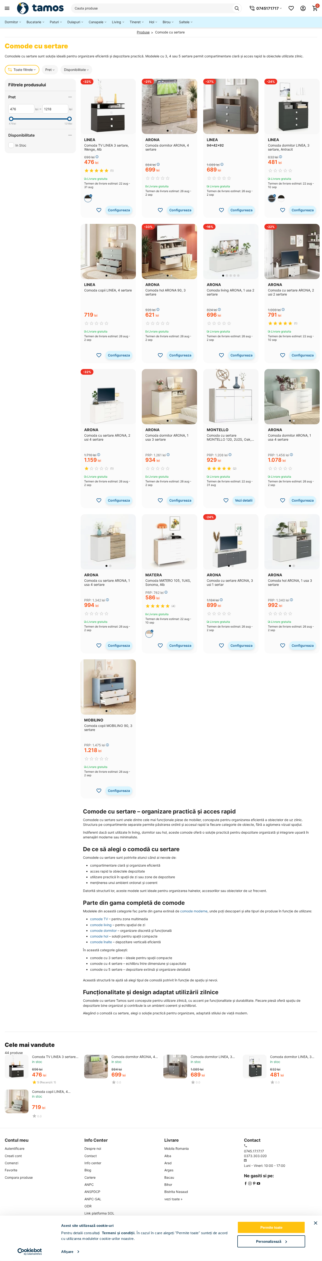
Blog (87, 1170)
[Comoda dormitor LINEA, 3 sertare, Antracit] (255, 1066)
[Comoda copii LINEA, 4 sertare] (16, 1101)
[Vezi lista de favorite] (291, 8)
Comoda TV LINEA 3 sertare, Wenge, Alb (54, 1057)
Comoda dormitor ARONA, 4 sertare (133, 1057)
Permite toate (271, 1227)
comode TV (99, 919)
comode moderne (193, 911)
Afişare (67, 1252)
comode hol (99, 936)
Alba (167, 1156)
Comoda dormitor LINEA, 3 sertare (211, 1057)
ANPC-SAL (92, 1199)
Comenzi (11, 1163)
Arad (168, 1163)
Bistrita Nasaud (176, 1192)
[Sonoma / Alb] (149, 634)
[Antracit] (272, 198)
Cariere (90, 1177)
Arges (168, 1170)
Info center (92, 1163)
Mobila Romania (176, 1148)
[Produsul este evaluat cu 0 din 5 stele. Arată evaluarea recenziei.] (157, 178)
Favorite (11, 1170)
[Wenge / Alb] (88, 198)
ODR (88, 1206)
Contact (90, 1156)
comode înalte (101, 942)
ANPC (89, 1184)
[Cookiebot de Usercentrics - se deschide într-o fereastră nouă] (30, 1251)
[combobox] (156, 8)
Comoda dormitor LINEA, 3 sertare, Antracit (291, 1057)
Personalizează (268, 1241)
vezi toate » (173, 1199)
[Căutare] (237, 8)
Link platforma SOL (99, 1213)
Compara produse (19, 1177)
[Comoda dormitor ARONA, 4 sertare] (96, 1066)
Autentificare (14, 1148)
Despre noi (92, 1148)
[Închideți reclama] (315, 1223)
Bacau (169, 1177)
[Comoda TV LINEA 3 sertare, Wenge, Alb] (16, 1066)
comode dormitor (103, 930)
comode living (101, 925)
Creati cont (13, 1156)
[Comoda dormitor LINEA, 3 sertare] (175, 1066)
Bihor (168, 1184)
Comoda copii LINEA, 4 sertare (50, 1092)
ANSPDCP (92, 1192)
